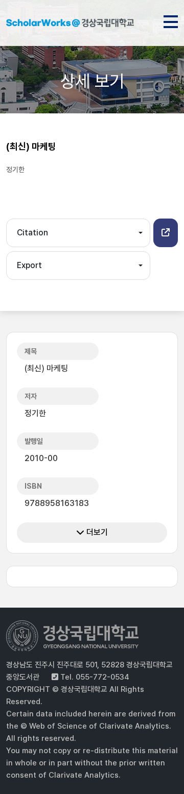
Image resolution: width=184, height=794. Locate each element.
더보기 (96, 532)
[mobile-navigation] (171, 20)
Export (29, 265)
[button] (165, 233)
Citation (32, 232)
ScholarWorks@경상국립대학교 (70, 24)
